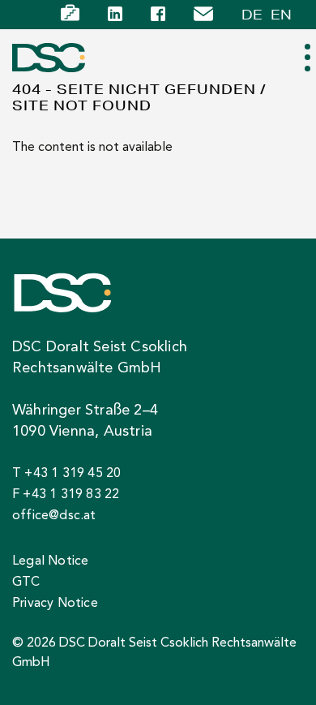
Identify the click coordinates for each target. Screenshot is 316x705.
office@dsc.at (54, 515)
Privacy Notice (55, 603)
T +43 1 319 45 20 (66, 473)
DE (252, 14)
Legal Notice (50, 561)
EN (281, 14)
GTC (26, 582)
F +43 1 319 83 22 (65, 494)
